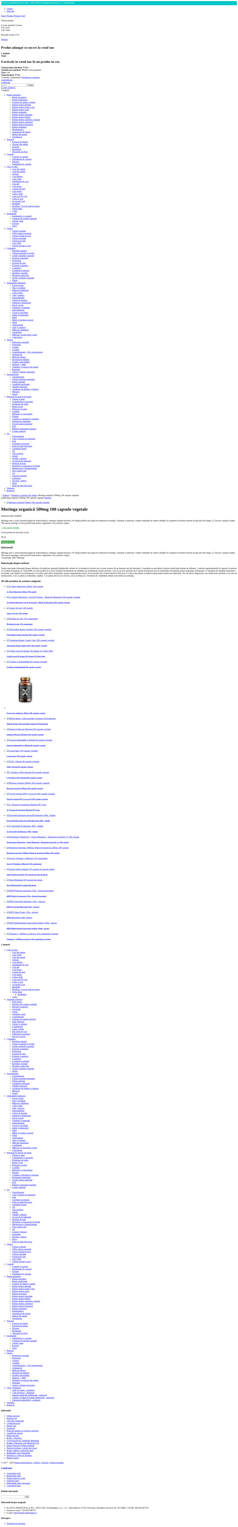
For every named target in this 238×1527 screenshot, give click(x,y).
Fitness (10, 340)
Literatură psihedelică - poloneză (26, 1400)
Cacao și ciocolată (20, 312)
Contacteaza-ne (13, 1423)
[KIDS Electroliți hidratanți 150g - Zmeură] (26, 901)
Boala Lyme (17, 406)
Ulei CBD (16, 243)
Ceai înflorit (17, 176)
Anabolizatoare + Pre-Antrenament (27, 352)
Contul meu (6, 1468)
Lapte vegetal (18, 1029)
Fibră (14, 317)
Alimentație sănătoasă (16, 283)
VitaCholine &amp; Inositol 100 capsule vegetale (26, 635)
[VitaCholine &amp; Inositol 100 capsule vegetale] (29, 629)
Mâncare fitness (19, 357)
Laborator (16, 478)
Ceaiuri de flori (18, 189)
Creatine (15, 349)
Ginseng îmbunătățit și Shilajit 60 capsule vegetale (26, 745)
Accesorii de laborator (21, 461)
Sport (14, 226)
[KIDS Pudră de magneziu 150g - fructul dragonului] (30, 891)
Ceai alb (15, 184)
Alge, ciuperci (18, 295)
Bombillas (22, 994)
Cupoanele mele (14, 1486)
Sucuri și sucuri (18, 1036)
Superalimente (18, 298)
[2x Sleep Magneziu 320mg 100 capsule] (25, 586)
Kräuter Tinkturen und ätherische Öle (23, 1443)
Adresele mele (13, 1481)
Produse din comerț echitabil (24, 1004)
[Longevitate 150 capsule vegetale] (22, 751)
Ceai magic (17, 191)
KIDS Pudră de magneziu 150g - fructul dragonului (26, 896)
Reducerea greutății (20, 342)
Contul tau (5, 82)
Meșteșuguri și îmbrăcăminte (24, 468)
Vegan (15, 1012)
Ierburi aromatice (19, 112)
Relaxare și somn (19, 409)
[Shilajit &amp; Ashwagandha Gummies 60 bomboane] (31, 718)
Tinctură (10, 139)
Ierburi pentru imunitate (22, 115)
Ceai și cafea (12, 166)
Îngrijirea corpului (20, 273)
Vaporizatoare (18, 436)
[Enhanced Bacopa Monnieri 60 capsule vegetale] (29, 729)
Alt (8, 434)
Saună (14, 394)
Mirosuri (16, 392)
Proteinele (16, 345)
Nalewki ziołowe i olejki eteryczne (22, 1448)
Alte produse (17, 453)
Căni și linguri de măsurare (23, 439)
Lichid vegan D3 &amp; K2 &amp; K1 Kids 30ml (26, 656)
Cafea (14, 211)
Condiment (17, 332)
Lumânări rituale (19, 448)
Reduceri (10, 490)
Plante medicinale (19, 100)
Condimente (17, 1026)
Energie (15, 223)
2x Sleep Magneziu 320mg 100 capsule (21, 592)
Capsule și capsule (20, 157)
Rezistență (16, 149)
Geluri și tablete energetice (23, 372)
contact (10, 9)
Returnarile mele (14, 1476)
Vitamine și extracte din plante (25, 367)
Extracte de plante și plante (23, 102)
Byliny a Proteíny (14, 1438)
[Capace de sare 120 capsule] (20, 608)
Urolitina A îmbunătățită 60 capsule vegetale (24, 667)
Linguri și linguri (19, 476)
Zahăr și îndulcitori (20, 315)
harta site (10, 11)
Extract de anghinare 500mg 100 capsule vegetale (26, 713)
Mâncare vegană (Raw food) (24, 335)
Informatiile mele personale (18, 1483)
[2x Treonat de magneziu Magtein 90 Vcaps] (26, 804)
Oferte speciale (13, 1416)
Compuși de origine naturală (24, 218)
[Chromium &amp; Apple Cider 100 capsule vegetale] (30, 640)
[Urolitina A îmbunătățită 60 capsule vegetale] (27, 662)
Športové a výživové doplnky (19, 1455)
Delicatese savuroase (21, 1034)
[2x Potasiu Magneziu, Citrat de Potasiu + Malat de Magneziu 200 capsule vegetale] (43, 597)
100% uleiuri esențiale (21, 233)
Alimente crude (18, 1014)
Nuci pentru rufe (19, 471)
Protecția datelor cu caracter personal (22, 1431)
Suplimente (11, 213)
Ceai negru (17, 186)
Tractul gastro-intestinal (22, 424)
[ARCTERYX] (8, 88)
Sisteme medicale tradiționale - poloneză (29, 1395)
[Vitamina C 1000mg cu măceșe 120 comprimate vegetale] (32, 934)
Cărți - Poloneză (14, 1388)
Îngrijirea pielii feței (20, 275)
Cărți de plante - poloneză (23, 1390)
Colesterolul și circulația (22, 401)
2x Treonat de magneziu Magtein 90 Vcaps (23, 810)
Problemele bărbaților (21, 421)
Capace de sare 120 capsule (17, 613)
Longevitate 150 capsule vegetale (19, 756)
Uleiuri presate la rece (21, 236)
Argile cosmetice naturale (23, 255)
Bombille (16, 204)
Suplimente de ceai (20, 181)
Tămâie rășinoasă (19, 387)
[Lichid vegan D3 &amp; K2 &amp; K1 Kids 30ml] (30, 651)
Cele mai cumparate (15, 1421)
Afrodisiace (17, 137)
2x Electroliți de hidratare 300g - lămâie (22, 832)
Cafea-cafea (17, 293)
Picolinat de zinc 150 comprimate (20, 624)
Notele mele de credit (16, 1478)
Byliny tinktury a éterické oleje (20, 1450)
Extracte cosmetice (20, 258)
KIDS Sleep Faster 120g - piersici (19, 918)
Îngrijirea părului (19, 251)
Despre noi (11, 1426)
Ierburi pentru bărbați (21, 117)
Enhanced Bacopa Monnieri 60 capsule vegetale (25, 735)
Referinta (5, 516)
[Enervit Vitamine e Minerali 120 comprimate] (27, 858)
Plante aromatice (14, 95)
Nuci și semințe (18, 288)
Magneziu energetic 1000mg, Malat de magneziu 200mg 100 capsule (33, 853)
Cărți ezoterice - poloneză (23, 1393)
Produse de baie (19, 463)
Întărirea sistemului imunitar (24, 429)
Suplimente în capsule (21, 164)
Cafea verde (17, 194)
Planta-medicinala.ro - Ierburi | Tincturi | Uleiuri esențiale (39, 1462)
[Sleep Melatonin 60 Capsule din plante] (24, 880)
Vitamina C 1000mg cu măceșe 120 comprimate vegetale (29, 939)
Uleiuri (10, 228)
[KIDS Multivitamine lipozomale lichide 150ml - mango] (32, 923)
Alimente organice (15, 999)
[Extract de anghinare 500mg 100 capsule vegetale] (25, 708)
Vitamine (10, 488)
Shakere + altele (19, 364)
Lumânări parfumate (21, 384)
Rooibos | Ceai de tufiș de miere (26, 206)
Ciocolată (16, 1009)
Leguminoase (18, 1017)
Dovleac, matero (19, 481)
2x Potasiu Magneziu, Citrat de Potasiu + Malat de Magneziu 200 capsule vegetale (38, 602)
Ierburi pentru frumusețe (22, 124)
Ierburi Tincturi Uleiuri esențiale (20, 1445)
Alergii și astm (18, 399)
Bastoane (16, 369)
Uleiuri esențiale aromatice (23, 379)
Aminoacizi (17, 354)
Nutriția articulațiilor (21, 362)
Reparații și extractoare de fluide (26, 466)
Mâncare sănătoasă (20, 290)
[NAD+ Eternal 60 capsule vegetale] (23, 761)
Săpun (15, 280)
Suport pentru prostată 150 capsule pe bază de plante (27, 875)
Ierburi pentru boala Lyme (23, 107)
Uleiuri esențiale (19, 238)
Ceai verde (16, 179)
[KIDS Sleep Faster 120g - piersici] (22, 912)
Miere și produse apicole (22, 320)
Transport (11, 1428)
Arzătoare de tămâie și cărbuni (25, 389)
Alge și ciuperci (19, 327)
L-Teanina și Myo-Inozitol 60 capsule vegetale (24, 778)
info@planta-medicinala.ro (25, 1513)
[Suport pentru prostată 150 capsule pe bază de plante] (30, 869)
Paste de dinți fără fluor (22, 446)
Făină (14, 322)
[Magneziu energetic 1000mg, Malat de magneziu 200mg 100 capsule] (38, 848)
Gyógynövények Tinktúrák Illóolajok (23, 1440)
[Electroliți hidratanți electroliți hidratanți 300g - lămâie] (31, 815)
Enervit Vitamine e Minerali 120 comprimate (24, 864)
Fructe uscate (18, 285)
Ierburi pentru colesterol (22, 122)
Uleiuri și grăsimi (19, 1024)
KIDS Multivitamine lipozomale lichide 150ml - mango (28, 928)
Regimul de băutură (20, 359)
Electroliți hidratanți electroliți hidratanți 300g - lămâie (28, 821)
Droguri (15, 162)
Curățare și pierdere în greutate (25, 419)
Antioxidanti (17, 325)
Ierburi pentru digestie (21, 105)
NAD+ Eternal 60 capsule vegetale (20, 767)
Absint (15, 456)
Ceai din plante (18, 169)
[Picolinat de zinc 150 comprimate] (22, 619)
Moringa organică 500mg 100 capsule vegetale (25, 788)
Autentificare (6, 80)
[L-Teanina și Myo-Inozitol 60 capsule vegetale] (28, 772)
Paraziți (15, 416)
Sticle (14, 483)
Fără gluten (17, 1002)
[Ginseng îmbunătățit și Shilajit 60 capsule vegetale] (29, 740)
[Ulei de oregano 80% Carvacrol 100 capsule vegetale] (31, 794)
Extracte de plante (20, 142)
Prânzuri (10, 1350)
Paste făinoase (18, 1021)
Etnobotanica (18, 129)
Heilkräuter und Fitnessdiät (18, 1453)
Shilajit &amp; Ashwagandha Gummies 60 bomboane (27, 724)
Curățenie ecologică (20, 270)
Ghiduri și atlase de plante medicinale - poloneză (33, 1397)
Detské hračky (13, 1458)
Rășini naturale (18, 382)
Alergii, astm (17, 221)
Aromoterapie (13, 374)
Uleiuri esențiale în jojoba (23, 253)
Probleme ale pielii (20, 404)
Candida (15, 411)
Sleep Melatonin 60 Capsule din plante (21, 885)
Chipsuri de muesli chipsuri (24, 1019)
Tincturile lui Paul (20, 152)
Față (14, 441)
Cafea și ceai (17, 199)
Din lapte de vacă (19, 1031)
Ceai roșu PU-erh (19, 196)
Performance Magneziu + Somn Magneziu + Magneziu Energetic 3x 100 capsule (38, 842)
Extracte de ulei (19, 241)
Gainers (15, 347)
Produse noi (12, 1418)
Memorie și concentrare (22, 414)
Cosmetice (11, 248)
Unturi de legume (19, 300)
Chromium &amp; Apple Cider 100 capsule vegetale (27, 646)
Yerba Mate (17, 209)
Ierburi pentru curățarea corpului (26, 119)
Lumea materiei (19, 431)
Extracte (15, 147)
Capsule (10, 154)
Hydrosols (16, 260)
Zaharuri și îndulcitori (21, 302)
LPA (14, 426)
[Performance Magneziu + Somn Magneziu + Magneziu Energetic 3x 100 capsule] (43, 837)
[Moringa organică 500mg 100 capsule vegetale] (28, 502)
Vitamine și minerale (21, 307)
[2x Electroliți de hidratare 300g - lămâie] (25, 826)
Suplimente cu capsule (22, 216)
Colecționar (17, 337)
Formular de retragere (16, 1523)
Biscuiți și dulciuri (20, 1007)
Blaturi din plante (19, 134)
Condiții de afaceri (15, 1433)
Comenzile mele (14, 1473)
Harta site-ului (13, 1436)
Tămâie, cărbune (19, 458)
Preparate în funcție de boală (19, 396)
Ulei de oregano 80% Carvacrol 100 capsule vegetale (27, 799)
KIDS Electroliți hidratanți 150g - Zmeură (23, 907)
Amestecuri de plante (21, 132)
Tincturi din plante (20, 144)
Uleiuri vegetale (19, 231)
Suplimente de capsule (22, 159)
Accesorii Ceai (18, 201)
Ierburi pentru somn (20, 110)
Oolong (15, 174)
